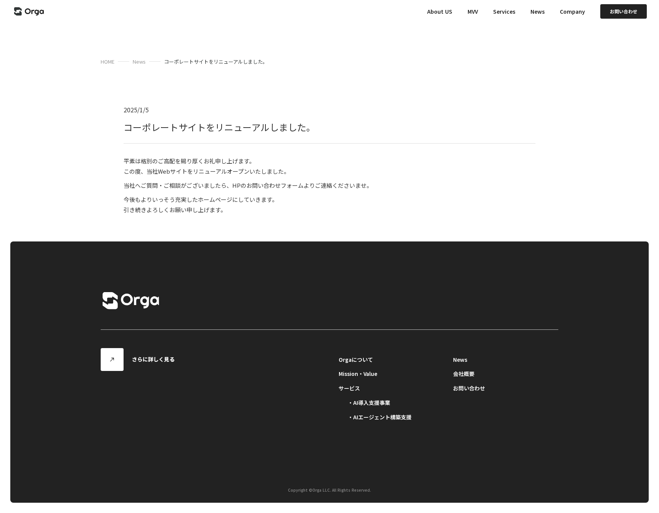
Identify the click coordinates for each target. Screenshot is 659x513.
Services (504, 11)
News (139, 61)
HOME (107, 61)
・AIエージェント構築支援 (379, 417)
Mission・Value (358, 373)
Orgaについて (356, 359)
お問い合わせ (469, 388)
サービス (349, 388)
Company (572, 11)
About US (439, 11)
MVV (473, 11)
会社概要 (463, 373)
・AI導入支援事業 (369, 402)
